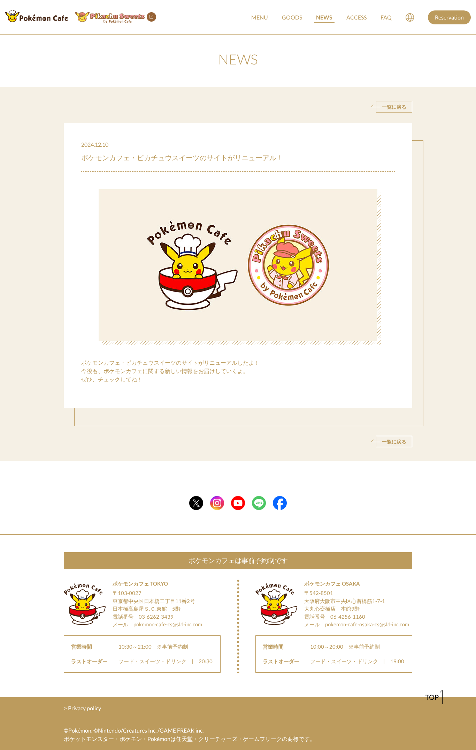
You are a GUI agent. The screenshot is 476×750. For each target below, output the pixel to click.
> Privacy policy (82, 708)
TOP (432, 697)
